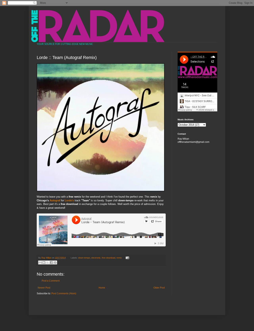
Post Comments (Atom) (63, 293)
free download (108, 258)
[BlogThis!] (44, 262)
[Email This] (40, 262)
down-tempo (84, 258)
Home (102, 287)
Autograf (55, 200)
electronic (96, 258)
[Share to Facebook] (51, 262)
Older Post (159, 287)
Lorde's (69, 200)
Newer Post (44, 287)
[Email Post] (126, 258)
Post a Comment (51, 280)
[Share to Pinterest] (55, 262)
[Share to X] (48, 262)
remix (119, 258)
